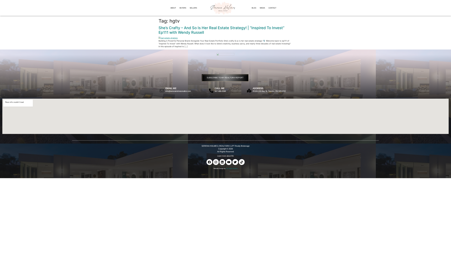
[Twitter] (235, 162)
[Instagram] (216, 162)
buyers (183, 8)
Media (262, 8)
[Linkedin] (222, 162)
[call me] (211, 91)
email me (170, 88)
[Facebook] (209, 162)
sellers (193, 8)
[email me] (162, 91)
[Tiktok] (242, 162)
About (173, 8)
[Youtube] (229, 162)
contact (272, 8)
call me (220, 88)
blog (254, 8)
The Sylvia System (232, 168)
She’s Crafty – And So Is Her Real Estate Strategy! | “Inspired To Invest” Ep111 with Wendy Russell (221, 30)
